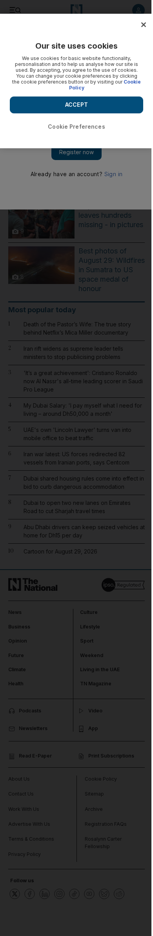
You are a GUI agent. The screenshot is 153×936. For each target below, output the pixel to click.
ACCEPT (76, 104)
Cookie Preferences (76, 126)
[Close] (143, 24)
